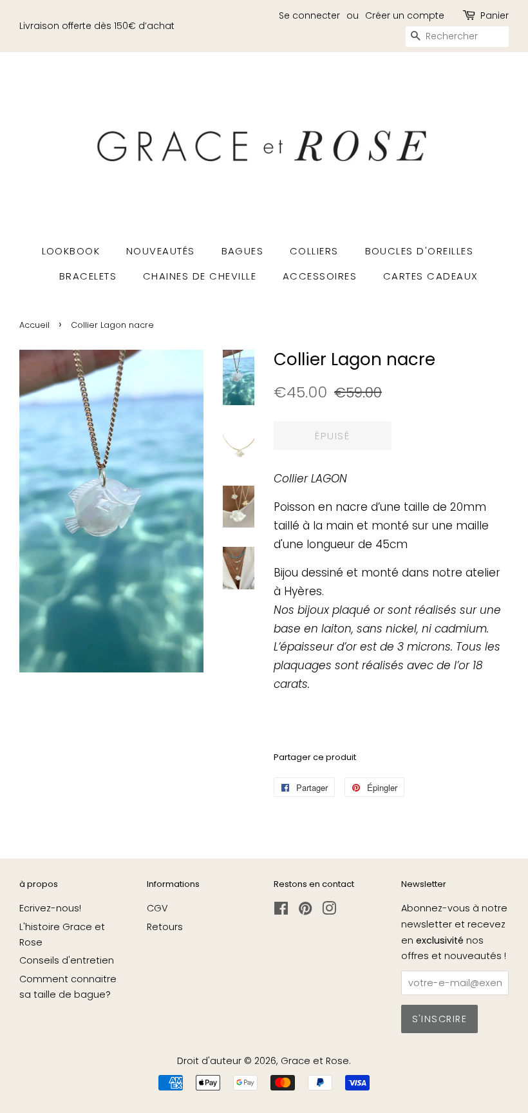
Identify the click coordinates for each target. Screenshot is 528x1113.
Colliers (314, 251)
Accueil (34, 324)
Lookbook (71, 251)
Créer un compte (404, 15)
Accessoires (320, 276)
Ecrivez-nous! (50, 908)
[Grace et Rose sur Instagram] (329, 910)
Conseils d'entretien (66, 960)
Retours (165, 926)
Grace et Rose (315, 1060)
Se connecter (309, 15)
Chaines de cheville (200, 276)
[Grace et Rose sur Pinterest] (305, 910)
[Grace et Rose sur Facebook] (281, 910)
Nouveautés (160, 251)
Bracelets (88, 276)
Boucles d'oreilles (419, 251)
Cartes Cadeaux (430, 276)
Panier (494, 15)
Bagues (243, 251)
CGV (157, 908)
